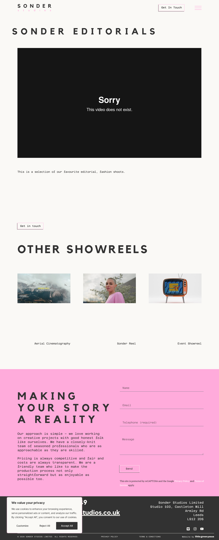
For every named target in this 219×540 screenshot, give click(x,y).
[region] (44, 515)
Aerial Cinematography (52, 343)
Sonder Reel (126, 343)
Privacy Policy (182, 481)
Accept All (67, 525)
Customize (22, 525)
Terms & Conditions (150, 537)
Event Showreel (190, 343)
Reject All (45, 525)
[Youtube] (202, 529)
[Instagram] (195, 529)
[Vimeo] (188, 529)
